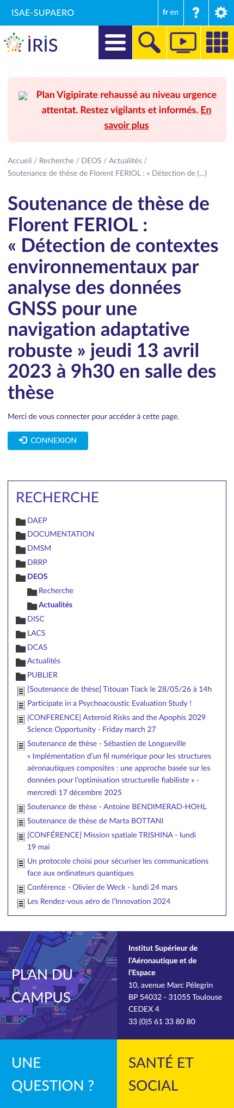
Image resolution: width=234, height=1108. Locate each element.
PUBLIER (42, 675)
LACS (36, 633)
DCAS (37, 647)
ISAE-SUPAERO (43, 13)
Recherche (56, 161)
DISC (36, 619)
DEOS (91, 161)
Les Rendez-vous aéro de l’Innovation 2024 (98, 901)
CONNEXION (52, 440)
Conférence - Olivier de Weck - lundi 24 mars (102, 887)
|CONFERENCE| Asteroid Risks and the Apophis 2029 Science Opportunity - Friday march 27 (116, 723)
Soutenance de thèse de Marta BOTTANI (95, 821)
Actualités (125, 161)
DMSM (39, 548)
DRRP (37, 562)
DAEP (37, 520)
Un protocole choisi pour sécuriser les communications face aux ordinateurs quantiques (117, 867)
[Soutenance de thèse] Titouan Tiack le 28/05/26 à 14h (119, 689)
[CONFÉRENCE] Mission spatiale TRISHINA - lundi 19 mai (111, 841)
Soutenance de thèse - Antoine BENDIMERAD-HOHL (117, 807)
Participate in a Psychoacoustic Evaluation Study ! (109, 703)
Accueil (20, 161)
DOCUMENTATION (60, 534)
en (174, 12)
